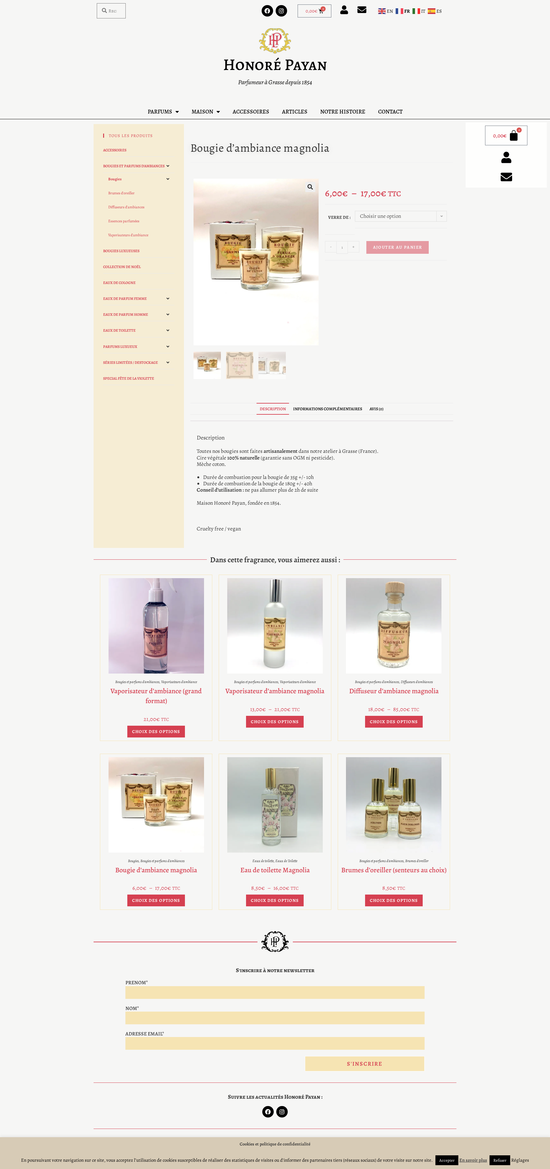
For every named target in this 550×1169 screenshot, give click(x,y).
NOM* (132, 1008)
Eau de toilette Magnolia (275, 870)
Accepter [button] (447, 1160)
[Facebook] (267, 11)
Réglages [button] (520, 1160)
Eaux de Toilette (286, 860)
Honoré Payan (275, 64)
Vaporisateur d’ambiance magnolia (274, 691)
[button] (310, 187)
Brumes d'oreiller (121, 193)
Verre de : (339, 217)
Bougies (115, 179)
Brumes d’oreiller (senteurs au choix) (394, 870)
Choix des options (156, 732)
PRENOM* (136, 982)
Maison (202, 111)
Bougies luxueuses (121, 250)
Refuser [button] (499, 1160)
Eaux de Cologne (119, 282)
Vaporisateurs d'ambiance (128, 235)
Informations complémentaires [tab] (327, 409)
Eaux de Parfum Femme (125, 298)
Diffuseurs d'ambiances (126, 207)
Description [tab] (273, 409)
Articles (294, 111)
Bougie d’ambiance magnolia (156, 870)
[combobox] (111, 10)
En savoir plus (473, 1160)
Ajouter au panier (397, 247)
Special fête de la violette (128, 378)
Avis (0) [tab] (377, 409)
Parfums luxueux (120, 346)
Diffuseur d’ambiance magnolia (394, 691)
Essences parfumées (123, 221)
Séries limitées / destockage (130, 362)
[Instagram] (281, 11)
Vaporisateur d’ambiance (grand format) (156, 696)
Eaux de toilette (119, 330)
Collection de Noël (122, 266)
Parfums (160, 111)
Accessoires (251, 111)
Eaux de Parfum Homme (125, 314)
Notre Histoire (342, 111)
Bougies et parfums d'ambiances (134, 166)
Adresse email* (144, 1033)
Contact (390, 111)
